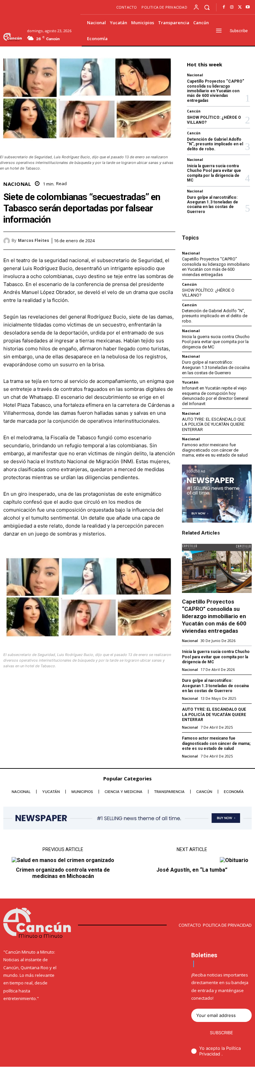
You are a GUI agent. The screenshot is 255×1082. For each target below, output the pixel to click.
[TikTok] (218, 1074)
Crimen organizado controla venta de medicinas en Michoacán (63, 873)
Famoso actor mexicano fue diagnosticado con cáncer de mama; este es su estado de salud (215, 450)
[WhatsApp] (168, 240)
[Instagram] (232, 7)
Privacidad (210, 1053)
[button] (207, 7)
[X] (240, 7)
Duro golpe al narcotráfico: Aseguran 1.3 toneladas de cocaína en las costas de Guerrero (212, 204)
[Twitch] (229, 1074)
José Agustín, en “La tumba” (191, 870)
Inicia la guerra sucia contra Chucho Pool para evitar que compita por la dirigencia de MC (214, 173)
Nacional (17, 183)
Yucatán (190, 382)
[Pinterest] (153, 240)
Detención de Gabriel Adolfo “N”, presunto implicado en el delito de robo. (215, 144)
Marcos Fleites (33, 240)
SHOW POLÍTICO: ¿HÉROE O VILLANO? (208, 293)
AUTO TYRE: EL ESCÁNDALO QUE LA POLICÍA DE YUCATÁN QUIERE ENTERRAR (214, 424)
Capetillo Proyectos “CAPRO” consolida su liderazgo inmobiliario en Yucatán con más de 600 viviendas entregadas (215, 91)
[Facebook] (224, 7)
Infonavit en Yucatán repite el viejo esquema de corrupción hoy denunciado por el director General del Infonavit (215, 396)
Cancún (194, 111)
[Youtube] (248, 7)
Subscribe (221, 1032)
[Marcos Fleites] (7, 241)
